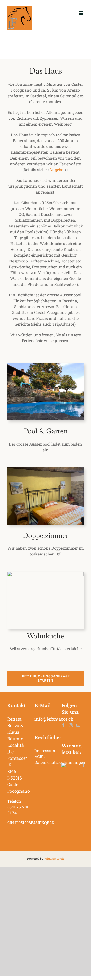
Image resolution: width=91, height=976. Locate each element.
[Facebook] (63, 725)
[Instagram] (71, 725)
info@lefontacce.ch (54, 719)
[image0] (45, 469)
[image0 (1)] (45, 364)
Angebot (57, 169)
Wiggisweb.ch (54, 858)
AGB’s (39, 756)
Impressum (44, 750)
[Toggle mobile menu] (81, 13)
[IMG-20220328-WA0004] (45, 573)
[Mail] (78, 725)
